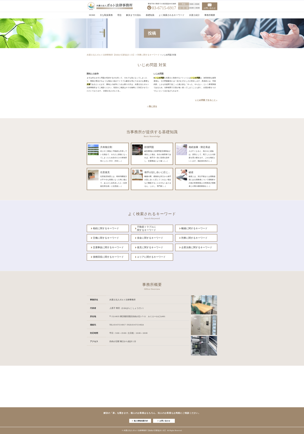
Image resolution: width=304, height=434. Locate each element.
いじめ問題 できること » (206, 100)
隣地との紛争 (93, 73)
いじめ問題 (159, 73)
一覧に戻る (152, 106)
